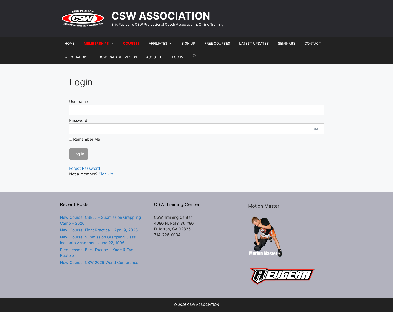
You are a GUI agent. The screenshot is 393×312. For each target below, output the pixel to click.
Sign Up (106, 174)
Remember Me (86, 139)
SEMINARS (286, 43)
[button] (195, 57)
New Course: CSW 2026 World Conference (99, 262)
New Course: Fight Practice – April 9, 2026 (99, 230)
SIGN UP (188, 43)
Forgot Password (84, 168)
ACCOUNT (154, 57)
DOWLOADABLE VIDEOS (117, 57)
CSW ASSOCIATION (160, 16)
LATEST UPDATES (254, 43)
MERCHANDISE (77, 57)
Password (78, 120)
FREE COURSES (217, 43)
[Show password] (316, 128)
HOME (70, 43)
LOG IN (177, 57)
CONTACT (313, 43)
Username (78, 101)
